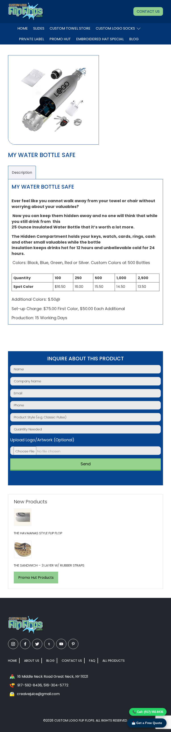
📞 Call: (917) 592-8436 (147, 712)
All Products (113, 660)
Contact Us (148, 11)
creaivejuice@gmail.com (38, 693)
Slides (38, 28)
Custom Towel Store (70, 28)
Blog (134, 39)
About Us (31, 660)
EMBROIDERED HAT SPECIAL (100, 39)
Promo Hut (60, 39)
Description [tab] (22, 172)
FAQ (92, 660)
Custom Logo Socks (115, 28)
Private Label (31, 39)
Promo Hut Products (36, 577)
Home (22, 28)
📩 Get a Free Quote (147, 723)
